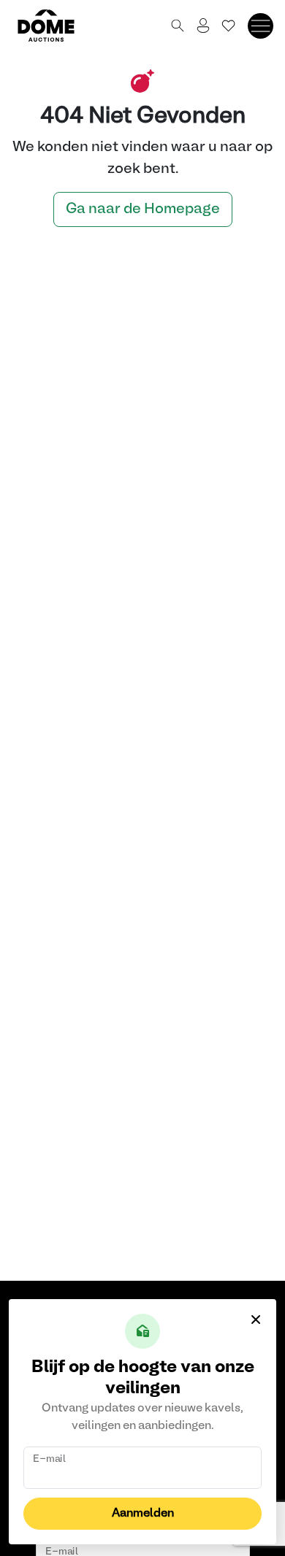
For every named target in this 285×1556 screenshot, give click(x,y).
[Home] (55, 25)
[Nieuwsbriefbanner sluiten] (255, 1319)
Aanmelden (143, 1514)
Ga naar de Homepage (143, 209)
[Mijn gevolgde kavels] (228, 25)
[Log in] (203, 26)
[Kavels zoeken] (177, 25)
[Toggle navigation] (260, 26)
